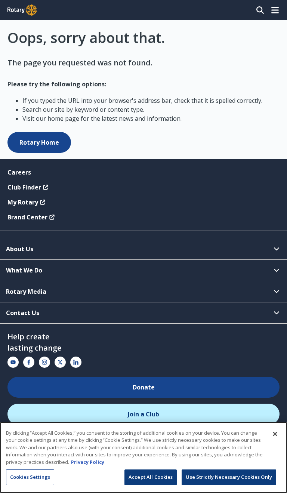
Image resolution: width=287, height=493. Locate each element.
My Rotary (22, 202)
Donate (144, 387)
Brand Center (27, 217)
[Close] (275, 434)
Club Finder (24, 187)
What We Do (24, 270)
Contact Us (22, 313)
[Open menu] (275, 10)
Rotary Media (26, 291)
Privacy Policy (87, 462)
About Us (19, 249)
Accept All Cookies (151, 477)
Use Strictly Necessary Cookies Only (229, 477)
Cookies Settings (30, 477)
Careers (19, 172)
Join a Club (143, 414)
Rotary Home (39, 142)
